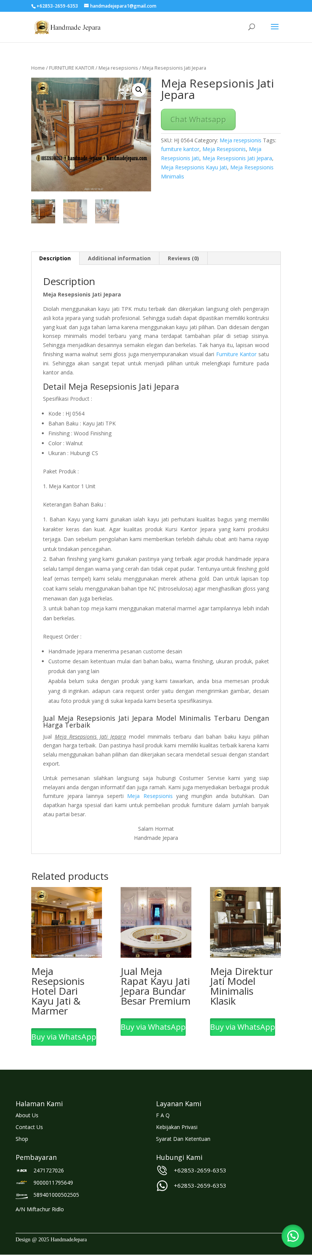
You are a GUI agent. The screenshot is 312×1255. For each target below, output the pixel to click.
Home (38, 67)
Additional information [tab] (119, 258)
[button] (139, 90)
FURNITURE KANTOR (71, 67)
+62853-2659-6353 (200, 1170)
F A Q (163, 1115)
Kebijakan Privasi (176, 1127)
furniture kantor (180, 149)
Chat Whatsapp (198, 119)
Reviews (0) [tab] (183, 258)
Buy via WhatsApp (63, 1037)
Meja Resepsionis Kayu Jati (194, 167)
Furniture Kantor (236, 354)
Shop (22, 1138)
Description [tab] (55, 258)
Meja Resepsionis (224, 149)
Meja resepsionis (118, 67)
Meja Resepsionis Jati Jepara (237, 158)
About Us (27, 1115)
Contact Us (29, 1127)
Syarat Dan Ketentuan (183, 1138)
